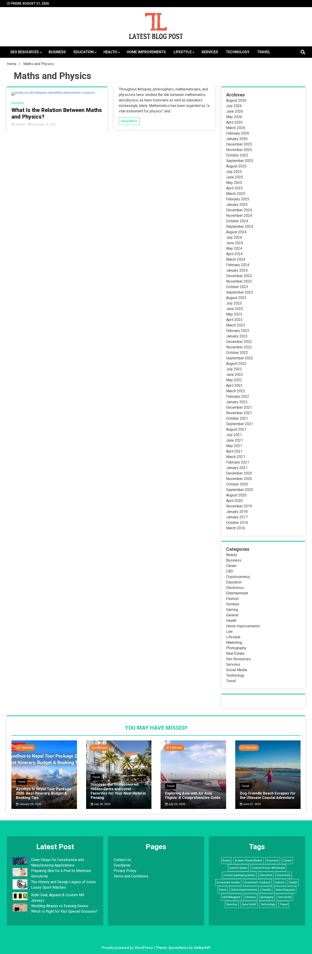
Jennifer (20, 124)
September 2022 (239, 358)
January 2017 (237, 517)
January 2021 (237, 468)
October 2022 (237, 352)
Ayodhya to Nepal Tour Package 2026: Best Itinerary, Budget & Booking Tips (43, 793)
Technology (237, 52)
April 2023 (234, 320)
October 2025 (237, 155)
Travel (263, 52)
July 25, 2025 (176, 804)
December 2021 (239, 407)
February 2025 (237, 199)
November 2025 (239, 150)
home (222, 889)
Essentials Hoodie (228, 882)
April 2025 (234, 188)
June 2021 (234, 440)
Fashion (232, 598)
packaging (266, 897)
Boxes (226, 860)
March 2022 (235, 391)
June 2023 (234, 309)
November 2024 (239, 215)
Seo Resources (24, 52)
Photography (236, 648)
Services (209, 52)
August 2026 (236, 100)
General (232, 615)
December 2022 (239, 341)
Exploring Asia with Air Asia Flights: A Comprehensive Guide (192, 795)
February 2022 (237, 396)
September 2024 (239, 226)
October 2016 (237, 522)
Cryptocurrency (238, 577)
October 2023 (237, 287)
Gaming (232, 609)
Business (57, 52)
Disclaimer (122, 865)
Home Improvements (146, 52)
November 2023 (239, 281)
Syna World (249, 904)
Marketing (234, 642)
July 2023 (234, 303)
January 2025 (237, 204)
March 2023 (235, 325)
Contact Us (122, 860)
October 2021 (237, 418)
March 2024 (235, 259)
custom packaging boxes (239, 875)
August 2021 (236, 429)
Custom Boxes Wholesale (268, 867)
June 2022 (234, 374)
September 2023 (239, 292)
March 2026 (235, 128)
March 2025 (235, 193)
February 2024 (237, 265)
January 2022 (237, 402)
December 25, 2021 (43, 124)
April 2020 (234, 500)
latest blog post (285, 889)
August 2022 (236, 363)
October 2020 (237, 484)
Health (110, 52)
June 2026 (234, 111)
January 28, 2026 (30, 804)
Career (231, 566)
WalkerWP (202, 948)
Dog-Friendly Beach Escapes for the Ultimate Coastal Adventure (268, 795)
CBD (229, 571)
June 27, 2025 (251, 804)
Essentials (284, 875)
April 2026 (234, 122)
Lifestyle (183, 52)
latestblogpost (231, 897)
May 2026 (234, 117)
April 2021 (234, 451)
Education (84, 52)
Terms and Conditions (131, 876)
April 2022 (234, 385)
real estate (285, 897)
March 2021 (235, 457)
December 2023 (239, 276)
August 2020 (236, 495)
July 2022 (234, 369)
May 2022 (234, 380)
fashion (280, 882)
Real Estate (235, 653)
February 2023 (237, 331)
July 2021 (234, 435)
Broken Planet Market (248, 860)
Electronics (235, 588)
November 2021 (239, 413)
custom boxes (238, 867)
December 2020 (239, 473)
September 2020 (239, 490)
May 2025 (234, 182)
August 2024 (236, 232)
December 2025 (239, 144)
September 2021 (239, 424)
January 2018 (237, 511)
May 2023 (234, 314)
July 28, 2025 (102, 804)
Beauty (231, 555)
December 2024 (239, 210)
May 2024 (234, 248)
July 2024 (234, 237)
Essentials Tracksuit (257, 882)
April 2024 (234, 254)
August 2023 (236, 298)
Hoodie (266, 889)
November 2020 (239, 479)
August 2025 (236, 166)
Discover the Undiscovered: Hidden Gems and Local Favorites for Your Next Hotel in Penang (118, 791)
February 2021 (237, 462)
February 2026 (237, 133)
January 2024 (237, 270)
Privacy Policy (125, 871)
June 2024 (234, 243)
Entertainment (237, 593)
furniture (232, 604)
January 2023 (237, 336)
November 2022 (239, 347)
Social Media (236, 670)
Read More (129, 121)
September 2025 (239, 161)
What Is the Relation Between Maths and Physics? (56, 113)
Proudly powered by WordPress (127, 948)
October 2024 (237, 221)
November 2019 (239, 506)
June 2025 (234, 177)
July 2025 (234, 172)
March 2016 (235, 528)
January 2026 (237, 139)
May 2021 (234, 446)
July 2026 (234, 106)
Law (229, 631)
